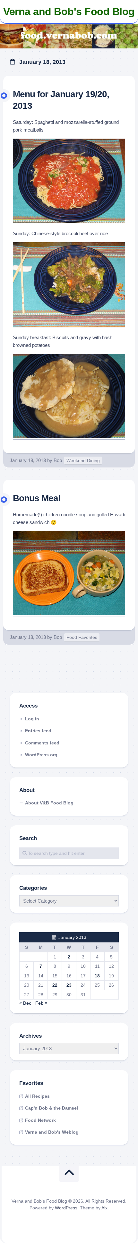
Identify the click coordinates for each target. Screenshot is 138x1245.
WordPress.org (41, 754)
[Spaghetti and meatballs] (69, 221)
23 (69, 985)
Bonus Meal (36, 498)
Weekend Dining (83, 460)
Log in (32, 718)
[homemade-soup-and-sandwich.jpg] (69, 613)
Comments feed (42, 742)
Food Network (40, 1120)
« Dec (25, 1003)
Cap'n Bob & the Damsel (51, 1108)
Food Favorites (81, 637)
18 (97, 975)
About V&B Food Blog (49, 802)
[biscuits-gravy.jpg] (69, 436)
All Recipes (37, 1096)
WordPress (66, 1207)
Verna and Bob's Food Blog (69, 11)
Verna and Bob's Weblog (52, 1132)
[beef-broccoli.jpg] (69, 325)
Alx (104, 1207)
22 (54, 985)
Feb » (41, 1003)
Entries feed (38, 730)
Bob (58, 460)
